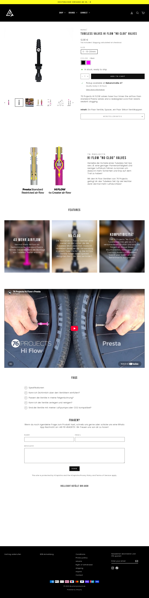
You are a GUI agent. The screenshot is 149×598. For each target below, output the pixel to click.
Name (27, 435)
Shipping (96, 42)
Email (78, 435)
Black (83, 62)
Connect (84, 13)
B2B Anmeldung (47, 554)
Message (29, 446)
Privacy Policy (86, 475)
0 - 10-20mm (89, 51)
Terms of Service (103, 475)
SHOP (61, 13)
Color (87, 58)
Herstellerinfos (112, 116)
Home (83, 30)
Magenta (88, 62)
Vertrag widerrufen (12, 554)
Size (83, 47)
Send (74, 469)
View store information (95, 90)
